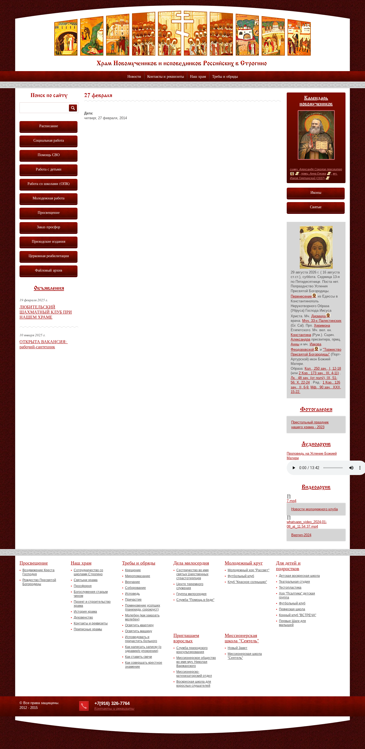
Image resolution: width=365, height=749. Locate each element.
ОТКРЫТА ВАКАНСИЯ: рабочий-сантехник (44, 344)
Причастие (133, 599)
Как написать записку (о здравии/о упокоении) (143, 649)
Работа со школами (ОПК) (49, 183)
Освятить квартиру (139, 625)
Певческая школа (292, 609)
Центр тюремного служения (189, 586)
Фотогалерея (316, 409)
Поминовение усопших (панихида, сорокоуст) (142, 607)
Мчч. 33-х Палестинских (321, 321)
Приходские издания (48, 241)
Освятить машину (138, 631)
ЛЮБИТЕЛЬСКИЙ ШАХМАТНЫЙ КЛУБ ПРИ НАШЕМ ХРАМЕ (46, 311)
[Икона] (292, 174)
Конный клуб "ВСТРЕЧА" (297, 615)
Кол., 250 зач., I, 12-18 (323, 368)
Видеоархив (316, 487)
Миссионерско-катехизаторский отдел (194, 674)
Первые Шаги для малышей (292, 623)
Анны (295, 344)
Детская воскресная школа (299, 576)
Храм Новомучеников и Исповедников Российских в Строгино (182, 39)
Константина (301, 335)
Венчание (132, 582)
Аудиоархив (316, 444)
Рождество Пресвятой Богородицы (39, 582)
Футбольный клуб (241, 576)
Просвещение (49, 212)
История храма (85, 611)
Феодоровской (302, 350)
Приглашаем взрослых (186, 638)
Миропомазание (137, 576)
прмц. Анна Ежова (313, 173)
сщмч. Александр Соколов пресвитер (316, 169)
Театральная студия (294, 582)
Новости (134, 76)
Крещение (133, 570)
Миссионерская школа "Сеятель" (242, 638)
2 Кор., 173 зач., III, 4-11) (319, 373)
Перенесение (301, 296)
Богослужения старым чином (91, 594)
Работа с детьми (48, 169)
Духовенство (83, 617)
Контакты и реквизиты (165, 76)
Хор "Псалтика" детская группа (297, 595)
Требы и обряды (225, 76)
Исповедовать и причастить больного (141, 639)
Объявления (49, 288)
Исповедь (132, 594)
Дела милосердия (191, 562)
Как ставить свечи (138, 657)
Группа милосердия (191, 594)
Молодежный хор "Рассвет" (248, 570)
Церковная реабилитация (49, 255)
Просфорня (83, 586)
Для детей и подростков (288, 565)
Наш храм (198, 76)
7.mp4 (291, 501)
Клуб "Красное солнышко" (247, 582)
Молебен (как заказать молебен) (142, 617)
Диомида (318, 316)
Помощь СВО (49, 154)
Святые (315, 206)
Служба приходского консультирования (192, 650)
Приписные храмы (88, 629)
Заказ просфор (48, 226)
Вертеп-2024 (301, 535)
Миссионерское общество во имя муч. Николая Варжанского (196, 662)
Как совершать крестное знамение (143, 665)
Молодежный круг (244, 562)
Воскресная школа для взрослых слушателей (193, 684)
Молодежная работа (48, 197)
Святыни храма (86, 580)
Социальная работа (48, 140)
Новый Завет (237, 648)
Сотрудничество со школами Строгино (88, 572)
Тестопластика (290, 587)
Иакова (315, 344)
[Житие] (297, 174)
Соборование (135, 588)
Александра (300, 339)
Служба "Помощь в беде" (195, 600)
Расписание (48, 125)
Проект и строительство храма (92, 604)
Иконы (315, 192)
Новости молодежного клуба (314, 509)
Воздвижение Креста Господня (38, 572)
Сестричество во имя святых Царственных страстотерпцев (192, 574)
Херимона (322, 325)
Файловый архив (48, 270)
